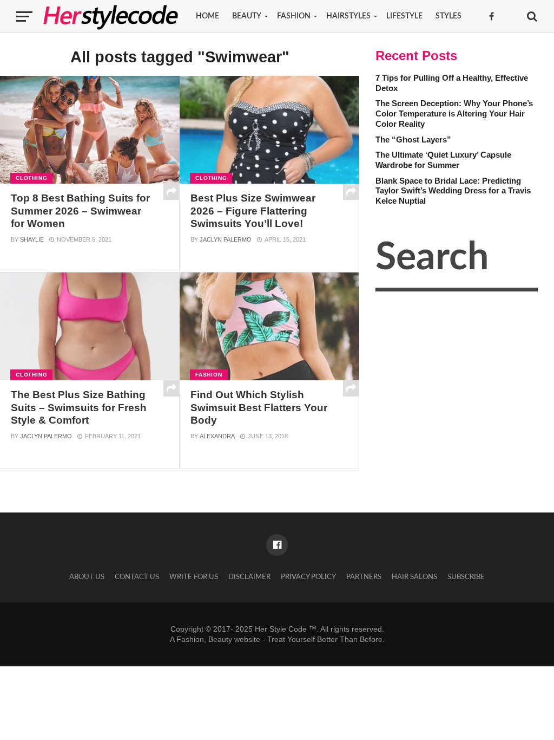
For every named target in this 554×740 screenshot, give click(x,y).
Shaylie (32, 239)
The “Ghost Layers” (413, 139)
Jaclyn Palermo (226, 239)
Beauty (246, 16)
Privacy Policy (308, 577)
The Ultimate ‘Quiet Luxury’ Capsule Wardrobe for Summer (443, 160)
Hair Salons (414, 577)
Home (207, 16)
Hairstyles (348, 16)
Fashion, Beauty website (218, 639)
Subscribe (466, 577)
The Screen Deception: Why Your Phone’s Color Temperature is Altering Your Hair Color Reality (454, 113)
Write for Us (193, 577)
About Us (86, 577)
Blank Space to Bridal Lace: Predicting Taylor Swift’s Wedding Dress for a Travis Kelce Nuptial (453, 190)
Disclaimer (249, 577)
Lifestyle (404, 16)
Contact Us (137, 577)
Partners (363, 577)
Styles (448, 16)
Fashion (294, 16)
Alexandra (217, 436)
